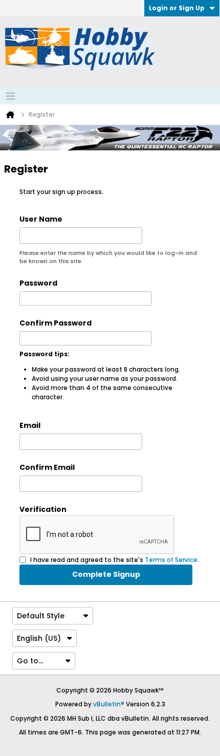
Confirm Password (55, 323)
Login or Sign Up (177, 8)
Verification (43, 509)
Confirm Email (47, 467)
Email (29, 425)
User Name (40, 219)
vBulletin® (108, 704)
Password (38, 283)
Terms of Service (171, 559)
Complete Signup (106, 574)
